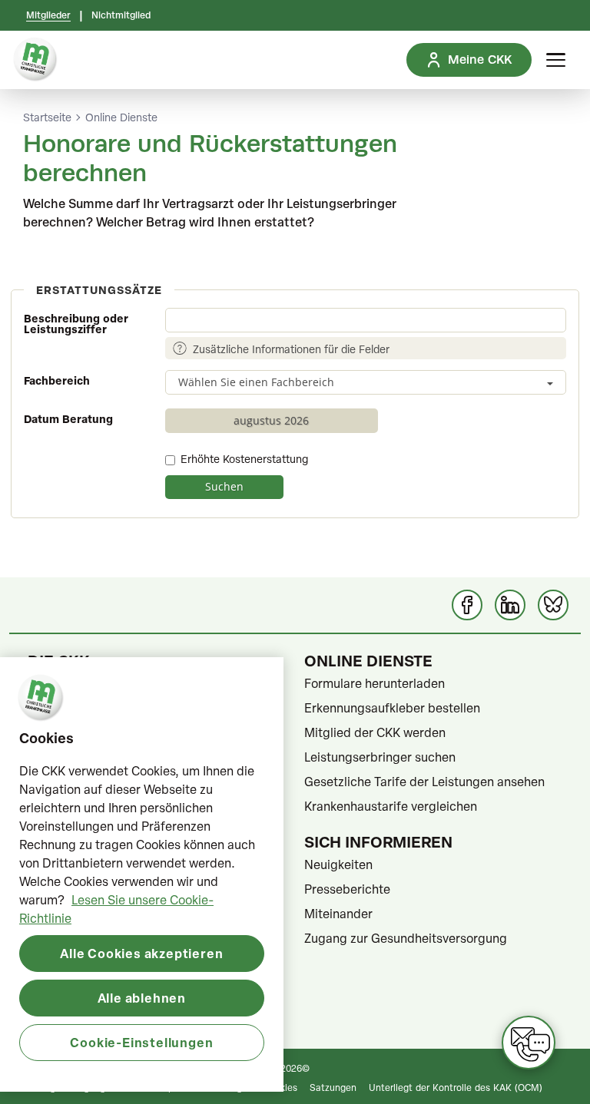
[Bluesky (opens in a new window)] (553, 605)
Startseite (47, 117)
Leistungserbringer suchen (380, 757)
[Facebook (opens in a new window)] (467, 605)
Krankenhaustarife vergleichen (390, 806)
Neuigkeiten (338, 864)
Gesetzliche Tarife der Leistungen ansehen (424, 781)
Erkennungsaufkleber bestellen (392, 707)
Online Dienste (121, 117)
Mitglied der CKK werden (375, 732)
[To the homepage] (35, 60)
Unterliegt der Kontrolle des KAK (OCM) (455, 1087)
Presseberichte (347, 889)
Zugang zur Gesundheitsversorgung (405, 938)
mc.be (46, 1021)
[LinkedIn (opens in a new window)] (510, 605)
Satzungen (333, 1087)
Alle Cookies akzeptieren (141, 953)
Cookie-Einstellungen (141, 1042)
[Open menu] (556, 60)
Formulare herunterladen (374, 683)
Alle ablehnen (142, 997)
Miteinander (338, 913)
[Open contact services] (528, 1042)
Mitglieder (48, 15)
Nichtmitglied (121, 15)
